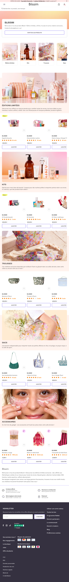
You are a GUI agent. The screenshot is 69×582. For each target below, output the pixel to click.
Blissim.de (5, 573)
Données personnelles (9, 563)
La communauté (52, 522)
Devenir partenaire (53, 519)
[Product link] (14, 128)
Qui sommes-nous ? (9, 537)
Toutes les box (51, 512)
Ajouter (13, 147)
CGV (4, 557)
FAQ (4, 560)
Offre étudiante (8, 551)
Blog (48, 529)
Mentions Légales (7, 569)
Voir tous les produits (34, 32)
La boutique (7, 544)
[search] (2, 8)
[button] (34, 1)
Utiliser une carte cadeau (55, 508)
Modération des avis (8, 566)
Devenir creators (52, 526)
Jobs (4, 547)
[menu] (4, 4)
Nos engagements (9, 540)
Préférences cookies (54, 533)
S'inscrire (39, 516)
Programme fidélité (53, 515)
